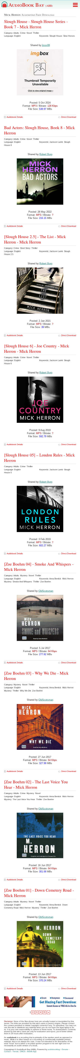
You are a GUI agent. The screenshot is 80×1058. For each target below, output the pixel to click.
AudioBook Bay (30, 4)
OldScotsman (46, 591)
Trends (15, 1051)
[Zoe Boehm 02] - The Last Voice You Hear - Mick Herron (36, 784)
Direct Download (68, 117)
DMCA (22, 1051)
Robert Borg (45, 154)
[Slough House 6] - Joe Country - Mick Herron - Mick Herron (36, 348)
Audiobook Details (15, 117)
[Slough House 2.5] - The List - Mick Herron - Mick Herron (35, 239)
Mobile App (31, 1051)
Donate (65, 1049)
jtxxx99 (46, 45)
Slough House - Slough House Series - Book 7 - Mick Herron (36, 24)
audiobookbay (54, 1049)
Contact (7, 1051)
